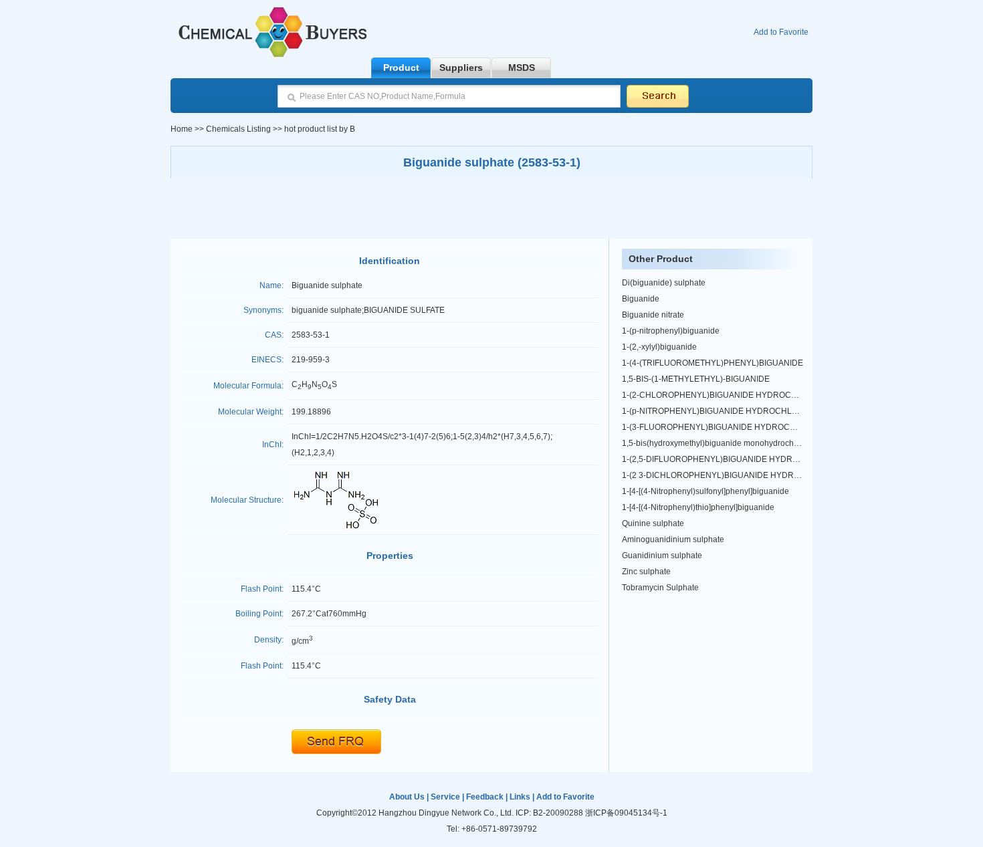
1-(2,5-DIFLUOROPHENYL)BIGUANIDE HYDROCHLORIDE (731, 459)
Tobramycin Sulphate (660, 587)
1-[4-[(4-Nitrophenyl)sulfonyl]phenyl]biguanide (705, 491)
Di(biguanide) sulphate (663, 282)
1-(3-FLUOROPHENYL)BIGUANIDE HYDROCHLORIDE (724, 427)
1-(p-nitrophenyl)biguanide (671, 331)
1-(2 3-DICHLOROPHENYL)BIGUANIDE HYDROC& (716, 475)
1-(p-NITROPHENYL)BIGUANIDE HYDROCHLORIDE (719, 411)
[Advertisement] (491, 208)
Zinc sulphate (646, 571)
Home (182, 129)
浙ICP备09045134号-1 (626, 813)
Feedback (485, 797)
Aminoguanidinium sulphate (673, 539)
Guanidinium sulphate (662, 555)
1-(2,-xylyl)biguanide (659, 347)
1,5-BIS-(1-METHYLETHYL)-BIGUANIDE (696, 379)
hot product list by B (319, 129)
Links (520, 797)
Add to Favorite (781, 32)
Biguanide (640, 299)
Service (445, 797)
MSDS (521, 67)
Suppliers (461, 67)
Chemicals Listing (237, 129)
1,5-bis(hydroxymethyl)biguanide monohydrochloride (718, 443)
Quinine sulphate (653, 523)
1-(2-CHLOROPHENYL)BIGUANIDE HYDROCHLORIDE (724, 395)
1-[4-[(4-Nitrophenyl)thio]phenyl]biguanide (698, 507)
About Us (407, 797)
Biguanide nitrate (653, 315)
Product (401, 67)
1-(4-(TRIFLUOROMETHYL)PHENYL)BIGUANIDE (712, 363)
